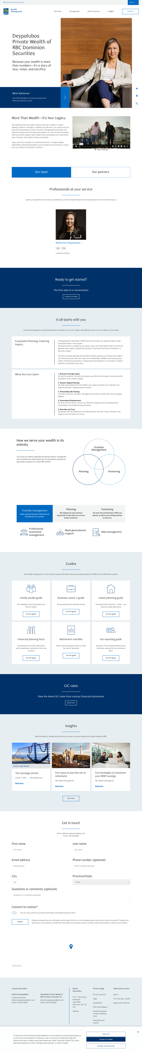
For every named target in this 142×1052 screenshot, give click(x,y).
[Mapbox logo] (17, 966)
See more (71, 798)
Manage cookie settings (106, 1046)
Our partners (100, 172)
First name (19, 844)
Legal (95, 999)
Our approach (74, 11)
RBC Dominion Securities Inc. (14, 2)
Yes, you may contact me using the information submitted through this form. (48, 913)
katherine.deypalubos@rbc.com (23, 1000)
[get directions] (71, 946)
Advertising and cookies (98, 1021)
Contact (130, 11)
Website (75, 1011)
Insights (111, 11)
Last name (79, 844)
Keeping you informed (121, 1003)
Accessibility (97, 1003)
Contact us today (71, 297)
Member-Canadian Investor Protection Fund (100, 1013)
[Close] (138, 1032)
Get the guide (31, 614)
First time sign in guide (121, 999)
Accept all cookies (106, 1039)
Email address (21, 860)
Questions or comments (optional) (34, 889)
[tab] (35, 513)
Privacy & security (99, 995)
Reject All (106, 1034)
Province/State (82, 876)
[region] (71, 949)
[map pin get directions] (71, 946)
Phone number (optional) (89, 860)
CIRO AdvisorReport (100, 1007)
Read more (71, 703)
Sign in (115, 995)
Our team (57, 11)
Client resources (94, 11)
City (14, 876)
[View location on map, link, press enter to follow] (71, 949)
